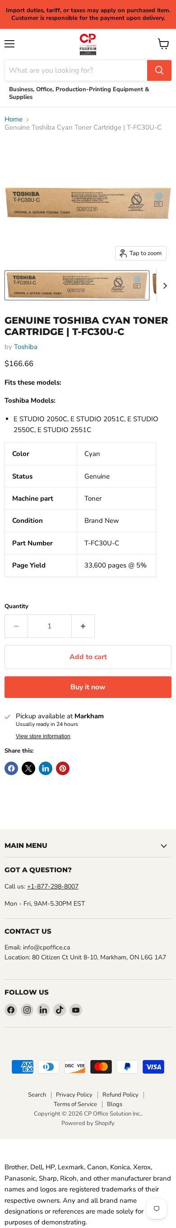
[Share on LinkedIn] (45, 768)
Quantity (16, 606)
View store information (43, 736)
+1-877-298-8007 (53, 886)
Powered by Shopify (88, 1123)
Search (37, 1095)
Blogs (114, 1104)
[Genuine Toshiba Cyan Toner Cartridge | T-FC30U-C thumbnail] (77, 285)
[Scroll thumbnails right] (163, 285)
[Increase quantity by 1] (83, 626)
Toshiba (25, 346)
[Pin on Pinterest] (62, 768)
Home (14, 119)
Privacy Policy (74, 1095)
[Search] (159, 70)
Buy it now (88, 687)
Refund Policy (120, 1095)
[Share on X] (28, 768)
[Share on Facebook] (11, 768)
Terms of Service (75, 1104)
